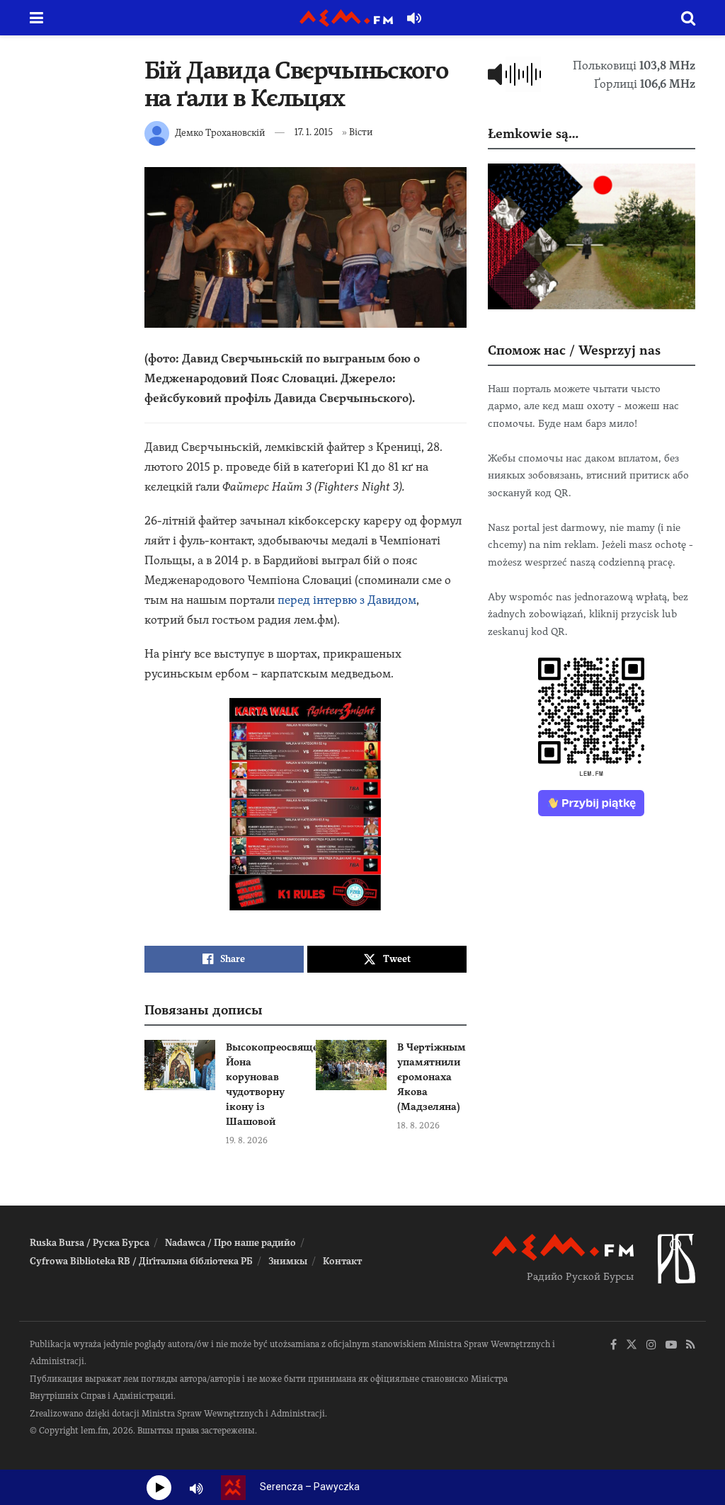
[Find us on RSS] (690, 1345)
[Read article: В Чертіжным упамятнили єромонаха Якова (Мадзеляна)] (351, 1065)
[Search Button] (688, 17)
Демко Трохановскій (220, 132)
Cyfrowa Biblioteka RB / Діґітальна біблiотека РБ (141, 1261)
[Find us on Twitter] (631, 1345)
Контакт (342, 1261)
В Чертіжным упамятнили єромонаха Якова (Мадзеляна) (431, 1076)
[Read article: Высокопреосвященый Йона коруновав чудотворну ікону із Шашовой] (179, 1065)
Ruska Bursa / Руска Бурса (89, 1242)
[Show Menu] (36, 17)
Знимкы (287, 1261)
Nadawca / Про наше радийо (230, 1242)
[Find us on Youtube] (671, 1345)
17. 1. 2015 (314, 132)
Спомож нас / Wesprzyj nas (574, 350)
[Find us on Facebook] (613, 1345)
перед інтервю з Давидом (347, 600)
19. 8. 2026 (247, 1140)
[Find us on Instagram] (651, 1345)
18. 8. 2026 (418, 1126)
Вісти (360, 132)
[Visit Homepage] (346, 18)
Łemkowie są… (533, 133)
